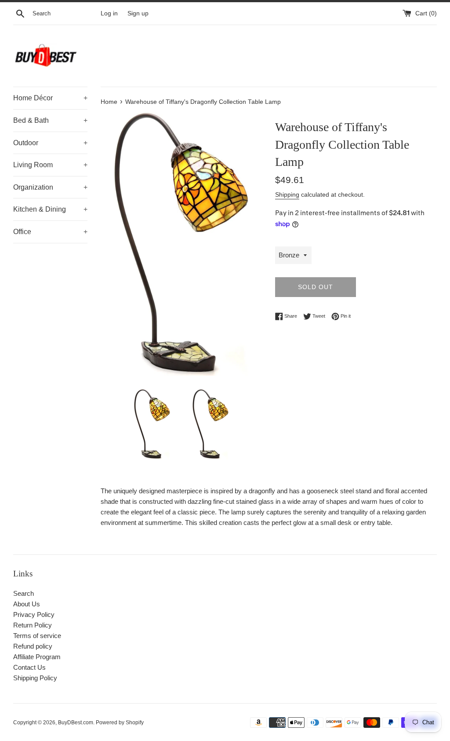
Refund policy (32, 646)
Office (50, 231)
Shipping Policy (35, 678)
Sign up (138, 13)
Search (23, 593)
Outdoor (50, 143)
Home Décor (50, 98)
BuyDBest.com (75, 722)
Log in (109, 13)
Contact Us (29, 667)
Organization (50, 187)
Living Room (50, 165)
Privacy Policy (33, 614)
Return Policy (32, 625)
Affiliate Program (37, 656)
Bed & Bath (50, 120)
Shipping (287, 194)
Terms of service (37, 635)
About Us (26, 604)
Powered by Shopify (120, 722)
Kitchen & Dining (50, 209)
